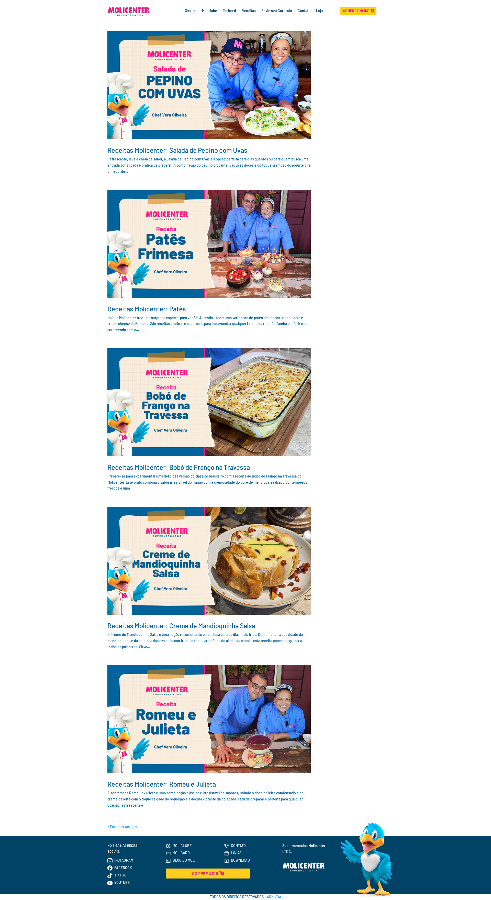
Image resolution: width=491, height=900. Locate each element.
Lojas (320, 11)
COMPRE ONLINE (356, 11)
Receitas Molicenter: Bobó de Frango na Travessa (178, 467)
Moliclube (209, 11)
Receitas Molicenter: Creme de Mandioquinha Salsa (181, 626)
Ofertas (190, 11)
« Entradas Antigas (122, 827)
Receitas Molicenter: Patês (146, 309)
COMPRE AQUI (205, 873)
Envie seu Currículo (276, 11)
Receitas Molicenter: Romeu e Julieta (161, 784)
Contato (304, 11)
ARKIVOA (274, 897)
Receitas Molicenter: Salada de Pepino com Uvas (177, 150)
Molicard (229, 11)
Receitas (249, 11)
